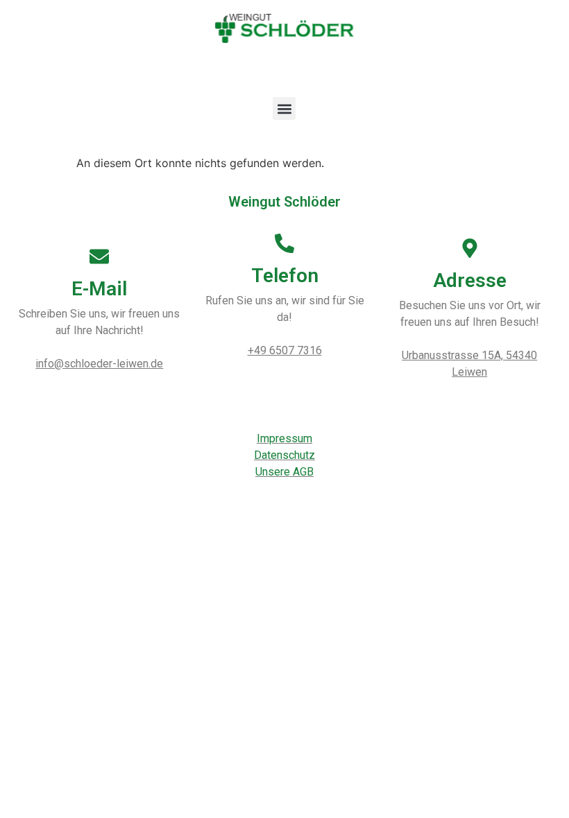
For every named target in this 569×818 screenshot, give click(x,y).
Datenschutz (284, 455)
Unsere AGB (284, 471)
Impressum (284, 438)
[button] (284, 108)
